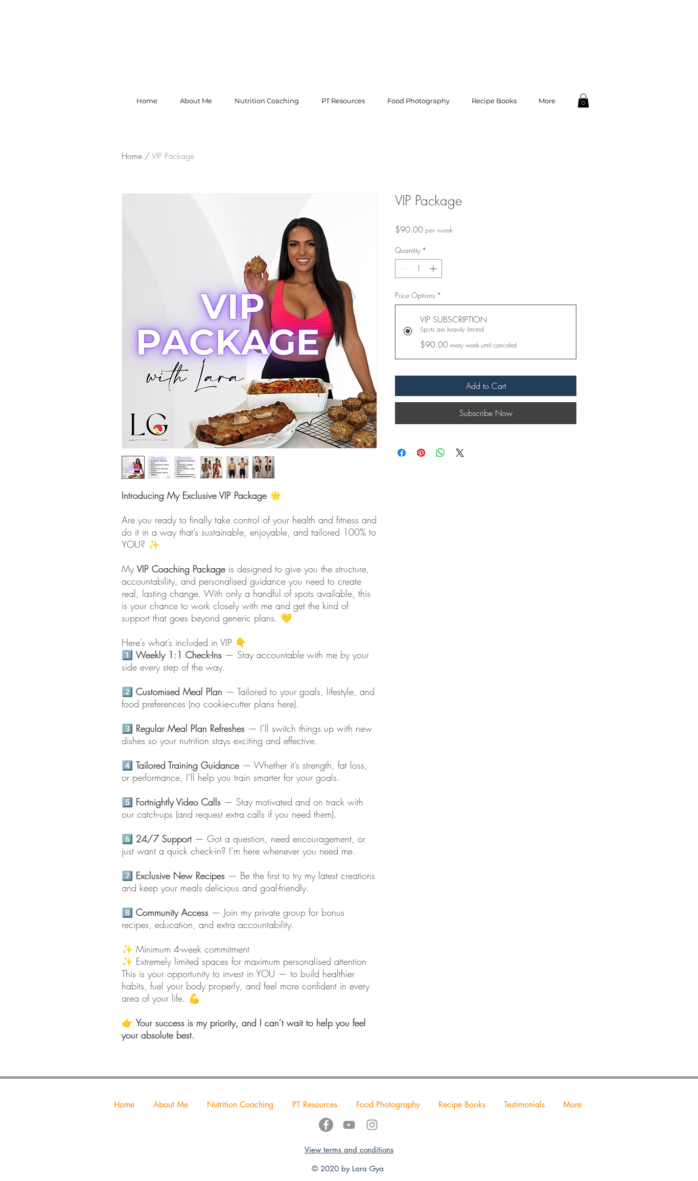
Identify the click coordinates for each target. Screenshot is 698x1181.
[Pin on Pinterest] (421, 453)
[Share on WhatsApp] (440, 453)
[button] (583, 100)
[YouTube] (349, 1125)
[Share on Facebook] (401, 453)
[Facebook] (326, 1125)
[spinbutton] (418, 268)
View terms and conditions (349, 1149)
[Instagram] (372, 1125)
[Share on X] (460, 453)
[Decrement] (403, 268)
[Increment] (434, 268)
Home (132, 155)
